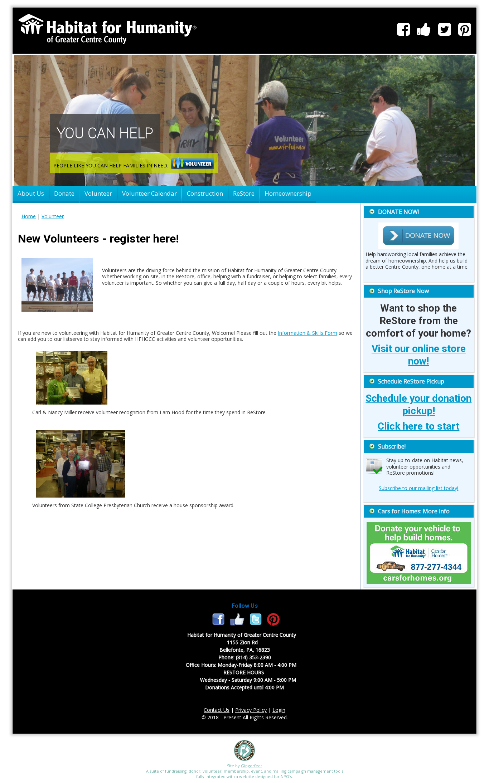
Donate (64, 193)
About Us (31, 193)
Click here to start (418, 426)
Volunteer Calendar (149, 193)
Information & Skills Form (307, 332)
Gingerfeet (251, 765)
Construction (205, 193)
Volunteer (98, 193)
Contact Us (216, 709)
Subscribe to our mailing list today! (418, 488)
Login (278, 709)
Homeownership (288, 193)
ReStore (244, 193)
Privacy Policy (251, 709)
